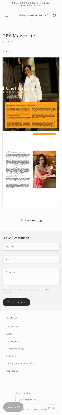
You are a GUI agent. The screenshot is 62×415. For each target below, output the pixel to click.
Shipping (11, 356)
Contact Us (12, 370)
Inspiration (12, 326)
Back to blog (33, 220)
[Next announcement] (55, 4)
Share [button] (9, 51)
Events (10, 333)
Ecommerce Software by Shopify (43, 410)
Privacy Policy (14, 341)
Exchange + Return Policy (20, 363)
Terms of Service (15, 348)
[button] (6, 15)
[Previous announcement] (6, 4)
